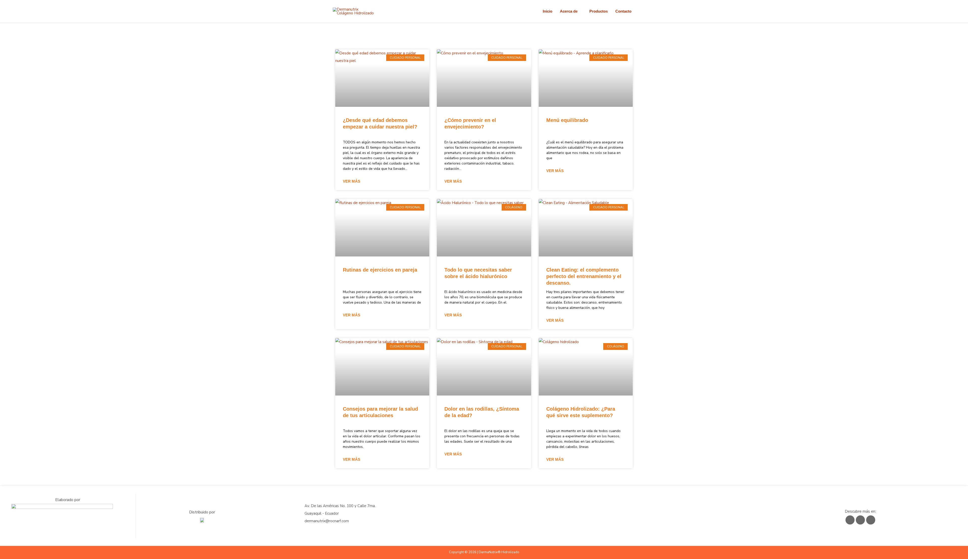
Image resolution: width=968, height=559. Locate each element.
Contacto (623, 11)
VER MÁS (351, 181)
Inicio (547, 11)
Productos (598, 11)
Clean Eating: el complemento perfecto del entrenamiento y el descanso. (583, 276)
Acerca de (569, 11)
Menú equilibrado (567, 120)
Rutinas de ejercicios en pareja (380, 270)
